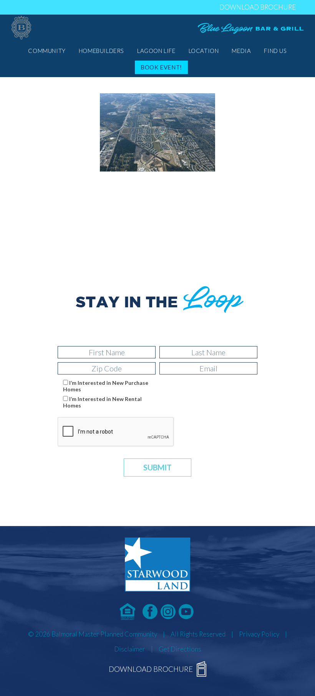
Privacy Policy (259, 634)
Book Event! (161, 67)
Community (46, 50)
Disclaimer (129, 649)
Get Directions (180, 649)
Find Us (275, 50)
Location (204, 50)
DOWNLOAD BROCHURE (257, 7)
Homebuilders (101, 50)
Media (241, 50)
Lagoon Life (156, 50)
